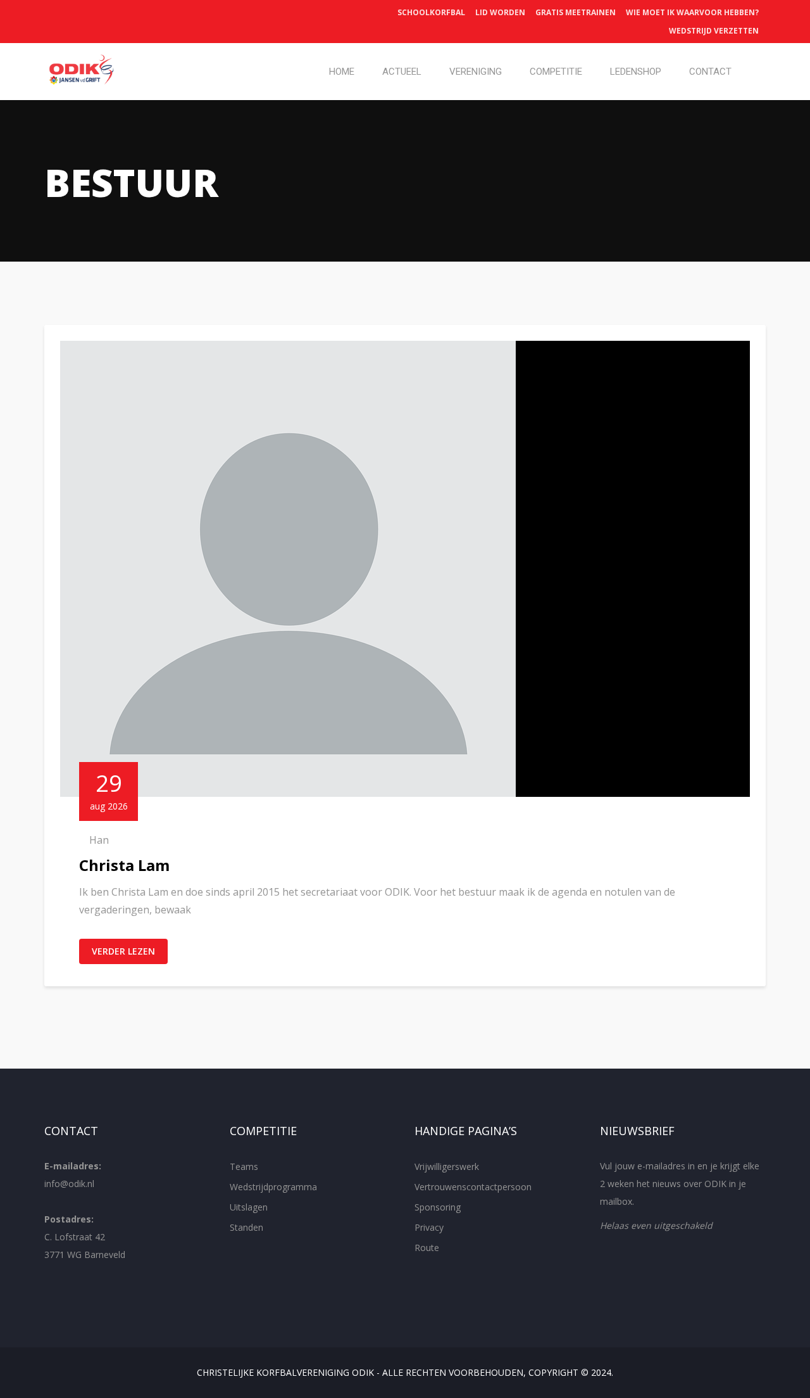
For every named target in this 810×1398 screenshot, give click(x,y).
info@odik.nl (69, 1184)
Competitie (556, 71)
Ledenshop (635, 71)
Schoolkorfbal (431, 12)
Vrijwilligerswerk (446, 1166)
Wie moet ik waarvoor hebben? (692, 12)
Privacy (429, 1227)
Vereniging (475, 71)
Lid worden (500, 12)
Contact (710, 71)
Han (99, 840)
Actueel (401, 71)
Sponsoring (437, 1207)
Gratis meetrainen (575, 12)
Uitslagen (249, 1207)
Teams (244, 1166)
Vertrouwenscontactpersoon (473, 1187)
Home (341, 71)
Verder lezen (123, 951)
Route (426, 1248)
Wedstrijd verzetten (714, 30)
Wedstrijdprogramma (273, 1187)
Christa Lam (124, 865)
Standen (246, 1227)
